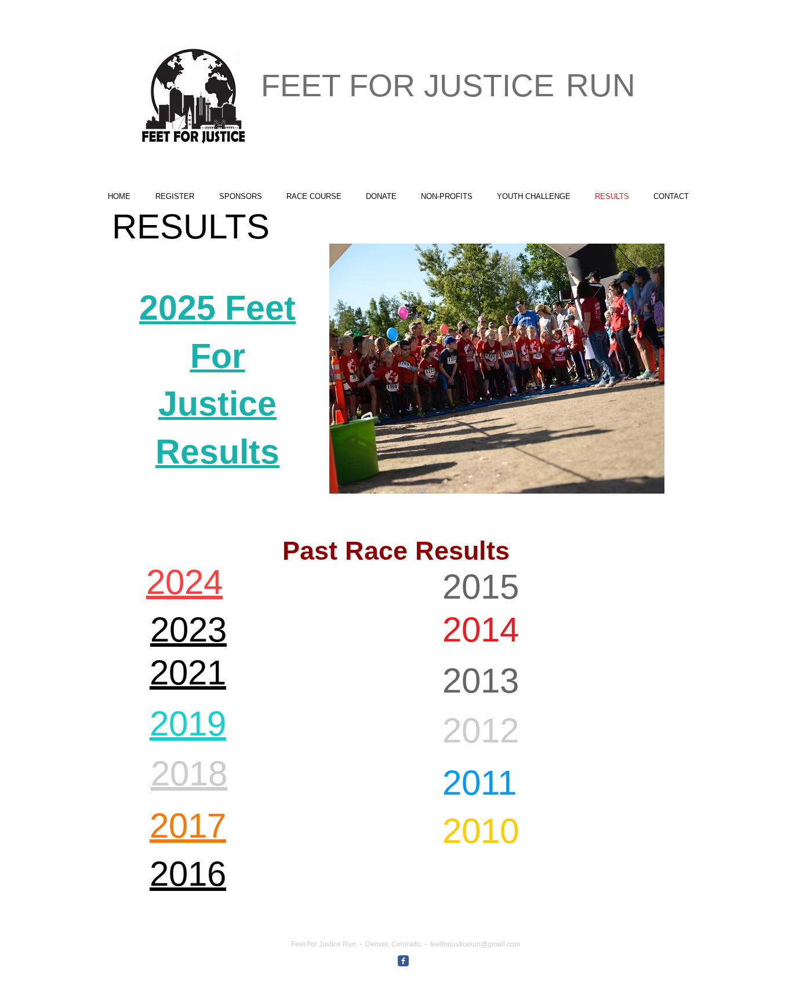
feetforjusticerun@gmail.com (475, 944)
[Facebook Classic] (403, 960)
